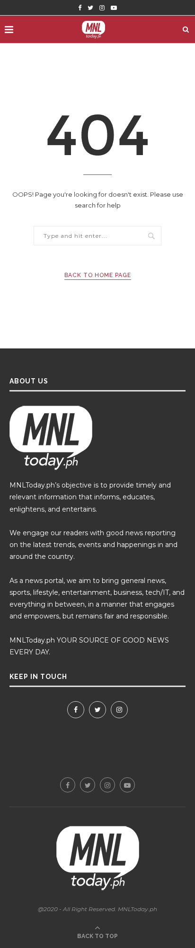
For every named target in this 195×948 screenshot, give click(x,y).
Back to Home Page (97, 275)
